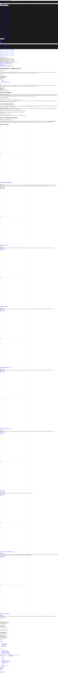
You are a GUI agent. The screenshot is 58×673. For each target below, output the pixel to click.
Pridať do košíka (3, 76)
